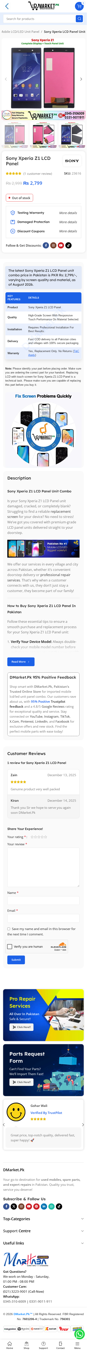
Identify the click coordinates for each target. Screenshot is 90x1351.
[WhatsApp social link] (51, 1206)
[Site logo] (43, 6)
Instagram (51, 716)
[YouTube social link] (61, 245)
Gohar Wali (39, 1106)
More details (68, 231)
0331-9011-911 (40, 1301)
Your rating (16, 836)
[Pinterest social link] (36, 1206)
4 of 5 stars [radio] (42, 836)
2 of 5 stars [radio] (35, 836)
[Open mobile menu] (7, 6)
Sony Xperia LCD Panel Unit (64, 31)
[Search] (79, 18)
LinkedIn (41, 721)
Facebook (62, 721)
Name (13, 892)
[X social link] (14, 1206)
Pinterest (27, 721)
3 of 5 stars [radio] (38, 836)
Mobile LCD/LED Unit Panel (19, 31)
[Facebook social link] (46, 245)
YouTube (36, 716)
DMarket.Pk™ (23, 1314)
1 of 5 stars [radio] (32, 836)
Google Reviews (53, 706)
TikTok (65, 716)
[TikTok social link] (68, 245)
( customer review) (37, 173)
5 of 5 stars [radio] (45, 836)
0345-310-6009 (14, 1301)
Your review (17, 844)
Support (10, 1230)
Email (12, 910)
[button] (6, 79)
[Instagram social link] (53, 245)
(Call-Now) (36, 1291)
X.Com (14, 721)
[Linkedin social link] (44, 1206)
